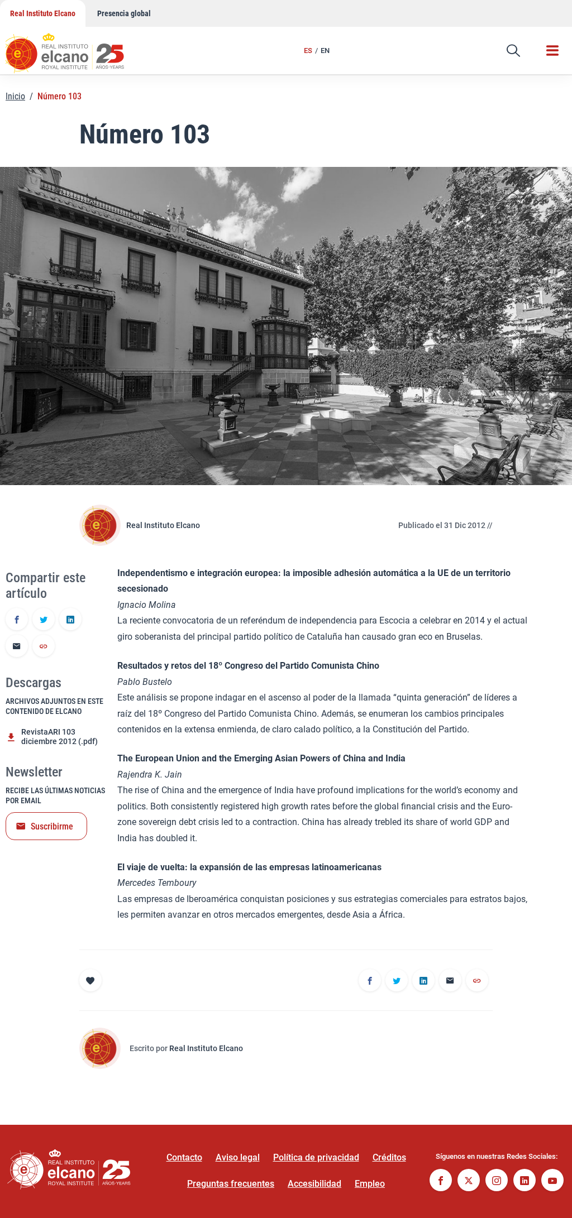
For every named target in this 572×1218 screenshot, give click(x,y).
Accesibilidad (314, 1183)
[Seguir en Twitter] (468, 1181)
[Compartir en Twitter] (43, 620)
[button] (513, 51)
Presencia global (124, 13)
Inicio (15, 96)
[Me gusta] (90, 980)
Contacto (184, 1157)
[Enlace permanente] (43, 646)
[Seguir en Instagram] (496, 1181)
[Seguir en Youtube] (552, 1181)
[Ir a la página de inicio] (75, 47)
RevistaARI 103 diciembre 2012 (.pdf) (59, 736)
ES (308, 50)
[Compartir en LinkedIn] (70, 620)
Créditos (389, 1157)
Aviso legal (238, 1157)
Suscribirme (52, 826)
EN (325, 50)
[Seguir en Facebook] (441, 1181)
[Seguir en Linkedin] (524, 1181)
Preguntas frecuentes (230, 1183)
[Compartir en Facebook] (17, 620)
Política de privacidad (316, 1157)
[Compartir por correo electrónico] (17, 646)
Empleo (370, 1183)
